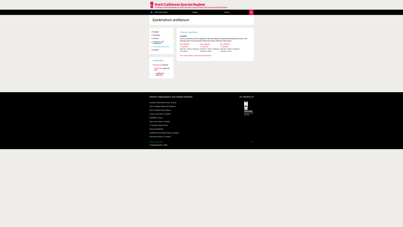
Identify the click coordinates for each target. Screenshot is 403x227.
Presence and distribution (158, 42)
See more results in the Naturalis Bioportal (195, 55)
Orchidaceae (157, 65)
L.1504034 (184, 47)
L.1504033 (224, 47)
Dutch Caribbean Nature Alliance (160, 110)
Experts (156, 50)
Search (226, 12)
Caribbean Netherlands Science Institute (163, 102)
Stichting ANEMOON (156, 129)
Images (195, 12)
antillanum (160, 73)
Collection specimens (161, 47)
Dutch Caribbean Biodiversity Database (163, 106)
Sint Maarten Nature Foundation (160, 136)
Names (156, 38)
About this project (161, 12)
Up (252, 142)
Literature (156, 35)
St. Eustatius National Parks (159, 125)
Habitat (156, 32)
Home (151, 12)
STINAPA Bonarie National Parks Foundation (164, 133)
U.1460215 (204, 47)
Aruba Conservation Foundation (160, 114)
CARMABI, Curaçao (156, 118)
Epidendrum (158, 68)
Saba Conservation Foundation (160, 121)
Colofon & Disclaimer (156, 142)
